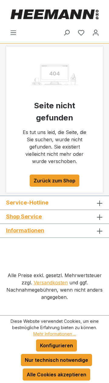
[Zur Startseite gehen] (54, 14)
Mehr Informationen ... (54, 333)
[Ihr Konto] (95, 32)
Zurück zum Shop (54, 181)
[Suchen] (66, 32)
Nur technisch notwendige (56, 360)
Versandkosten (51, 283)
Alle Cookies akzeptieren (56, 375)
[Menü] (13, 32)
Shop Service (24, 216)
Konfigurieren (56, 345)
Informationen (25, 230)
